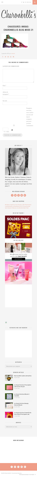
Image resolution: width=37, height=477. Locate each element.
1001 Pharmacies (26, 204)
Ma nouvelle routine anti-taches (23, 376)
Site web (5, 101)
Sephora (12, 204)
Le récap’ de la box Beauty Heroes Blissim (21, 404)
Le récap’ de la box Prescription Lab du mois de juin (22, 385)
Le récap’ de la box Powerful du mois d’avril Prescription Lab (22, 413)
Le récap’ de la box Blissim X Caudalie (21, 395)
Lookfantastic (8, 206)
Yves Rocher (18, 204)
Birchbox (7, 204)
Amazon (9, 208)
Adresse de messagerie (6, 93)
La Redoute (16, 206)
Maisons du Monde (17, 208)
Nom (4, 85)
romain (13, 53)
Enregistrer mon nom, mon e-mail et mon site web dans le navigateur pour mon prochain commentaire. (29, 116)
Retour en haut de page (26, 474)
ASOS (20, 206)
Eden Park (26, 208)
